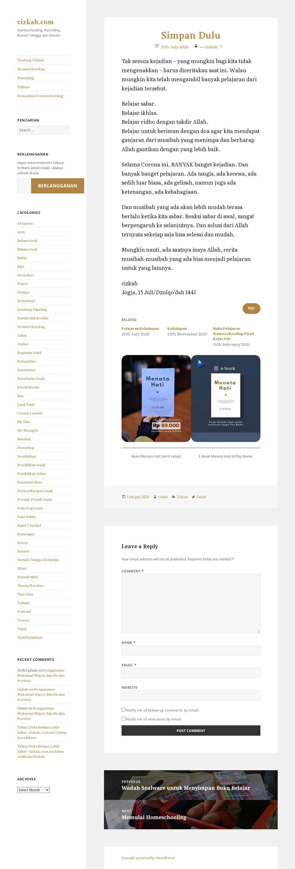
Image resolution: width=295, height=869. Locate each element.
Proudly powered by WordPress (148, 857)
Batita (22, 257)
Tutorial (24, 611)
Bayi (20, 266)
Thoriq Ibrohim (30, 585)
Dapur (22, 283)
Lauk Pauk (26, 404)
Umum (23, 620)
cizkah (22, 689)
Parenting (25, 77)
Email (129, 665)
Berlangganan (57, 186)
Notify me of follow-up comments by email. (163, 710)
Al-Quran (25, 223)
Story (22, 568)
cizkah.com (35, 21)
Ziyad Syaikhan (29, 637)
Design (23, 292)
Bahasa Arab (27, 240)
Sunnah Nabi (27, 576)
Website (130, 687)
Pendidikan (26, 456)
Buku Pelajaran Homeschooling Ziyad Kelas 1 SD (233, 333)
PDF (251, 308)
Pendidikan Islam (31, 473)
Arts (21, 231)
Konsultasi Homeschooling (40, 95)
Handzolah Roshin (32, 317)
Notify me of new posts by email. (154, 719)
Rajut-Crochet (29, 525)
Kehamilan (26, 361)
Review (23, 551)
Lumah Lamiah (29, 412)
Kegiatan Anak (29, 352)
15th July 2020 (175, 47)
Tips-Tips (25, 594)
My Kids (23, 421)
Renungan (26, 533)
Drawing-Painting (32, 309)
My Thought (27, 430)
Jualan (22, 343)
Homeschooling (31, 68)
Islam (22, 335)
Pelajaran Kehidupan (140, 328)
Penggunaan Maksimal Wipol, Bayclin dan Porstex (41, 675)
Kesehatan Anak (31, 378)
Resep (22, 542)
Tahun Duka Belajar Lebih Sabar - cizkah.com (38, 729)
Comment (133, 571)
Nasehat (24, 438)
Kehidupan (177, 328)
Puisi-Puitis (26, 516)
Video (22, 628)
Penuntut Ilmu (29, 482)
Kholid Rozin (28, 387)
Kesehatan (26, 369)
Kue (20, 395)
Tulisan (23, 86)
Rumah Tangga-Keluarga (38, 559)
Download (26, 300)
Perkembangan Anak (35, 490)
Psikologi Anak (30, 508)
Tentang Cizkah (30, 59)
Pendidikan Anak (31, 464)
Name (129, 642)
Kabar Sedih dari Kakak (40, 754)
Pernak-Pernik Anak (34, 499)
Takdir (201, 496)
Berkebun (25, 275)
